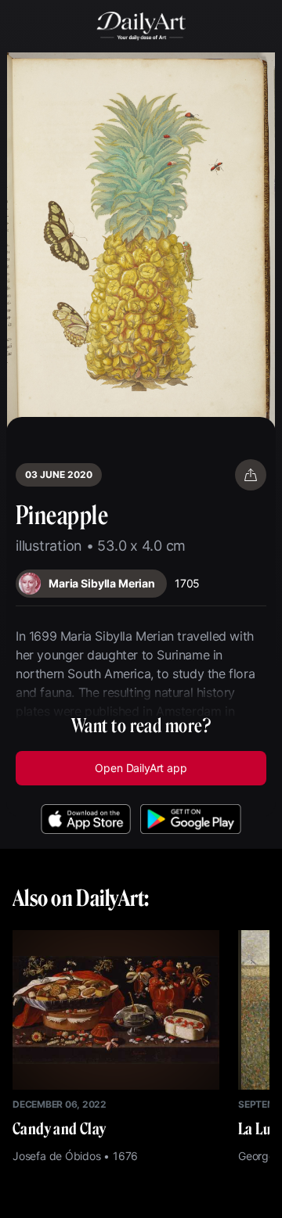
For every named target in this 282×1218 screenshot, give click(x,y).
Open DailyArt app (140, 767)
